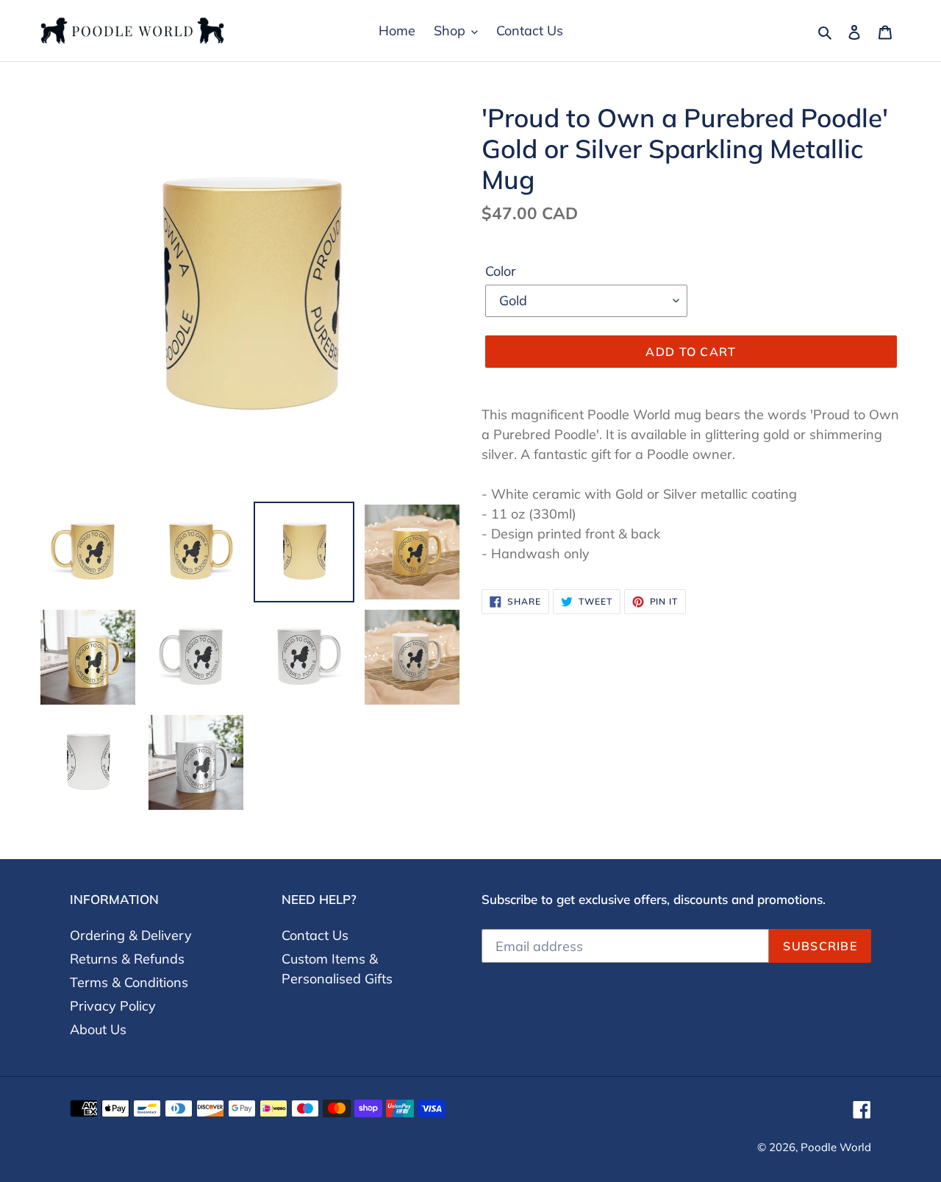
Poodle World (836, 1147)
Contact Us (315, 935)
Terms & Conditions (129, 982)
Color (500, 271)
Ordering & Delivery (131, 935)
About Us (98, 1029)
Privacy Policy (113, 1005)
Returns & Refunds (127, 958)
